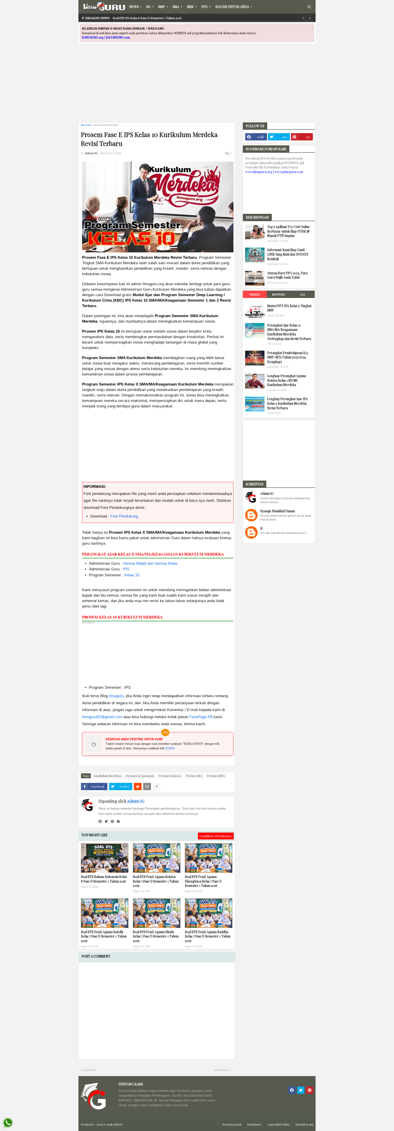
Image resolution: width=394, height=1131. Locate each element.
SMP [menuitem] (161, 7)
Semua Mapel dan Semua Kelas (150, 563)
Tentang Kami (231, 1124)
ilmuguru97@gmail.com (102, 717)
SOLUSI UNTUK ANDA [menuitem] (232, 7)
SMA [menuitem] (176, 7)
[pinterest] (112, 821)
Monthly (278, 294)
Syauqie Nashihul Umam (277, 511)
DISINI (170, 748)
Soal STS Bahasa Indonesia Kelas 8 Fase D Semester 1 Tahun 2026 (104, 879)
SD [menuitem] (148, 7)
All (302, 294)
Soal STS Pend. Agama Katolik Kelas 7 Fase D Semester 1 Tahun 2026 (104, 936)
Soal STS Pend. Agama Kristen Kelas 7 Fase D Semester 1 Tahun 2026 (156, 881)
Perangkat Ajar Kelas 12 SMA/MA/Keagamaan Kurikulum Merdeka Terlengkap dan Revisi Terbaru (289, 332)
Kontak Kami (304, 1124)
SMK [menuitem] (190, 7)
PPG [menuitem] (204, 7)
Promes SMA (216, 776)
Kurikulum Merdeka (106, 125)
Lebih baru (90, 1070)
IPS (126, 569)
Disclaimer (254, 1124)
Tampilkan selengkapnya (216, 836)
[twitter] (106, 821)
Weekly (254, 294)
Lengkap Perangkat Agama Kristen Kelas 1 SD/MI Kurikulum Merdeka (286, 380)
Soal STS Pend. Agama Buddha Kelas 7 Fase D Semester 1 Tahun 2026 (208, 936)
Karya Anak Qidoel (109, 1124)
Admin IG (135, 801)
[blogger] (118, 821)
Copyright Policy (278, 1124)
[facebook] (100, 821)
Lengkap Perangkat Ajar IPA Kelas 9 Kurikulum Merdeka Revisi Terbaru (287, 403)
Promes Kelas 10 (170, 776)
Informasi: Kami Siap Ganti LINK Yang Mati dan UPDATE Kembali (287, 254)
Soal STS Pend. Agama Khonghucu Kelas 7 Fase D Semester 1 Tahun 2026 (203, 881)
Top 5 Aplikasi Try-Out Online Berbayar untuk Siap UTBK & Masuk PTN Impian (288, 231)
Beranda (86, 125)
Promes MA (194, 776)
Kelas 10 (131, 575)
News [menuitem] (134, 7)
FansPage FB (201, 717)
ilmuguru (116, 696)
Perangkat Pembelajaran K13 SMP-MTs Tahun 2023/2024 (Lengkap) (287, 357)
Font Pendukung (124, 516)
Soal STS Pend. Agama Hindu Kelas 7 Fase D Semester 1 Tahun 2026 (156, 936)
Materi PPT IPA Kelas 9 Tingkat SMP (289, 308)
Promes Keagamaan (140, 776)
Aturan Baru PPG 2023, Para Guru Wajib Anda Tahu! (287, 275)
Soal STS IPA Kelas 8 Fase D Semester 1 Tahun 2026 (147, 18)
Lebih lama (220, 1070)
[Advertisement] (197, 87)
